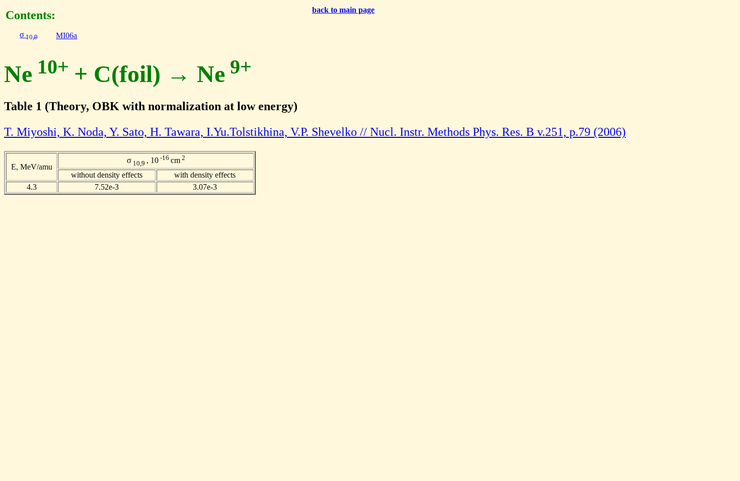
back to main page (343, 10)
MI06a (66, 35)
